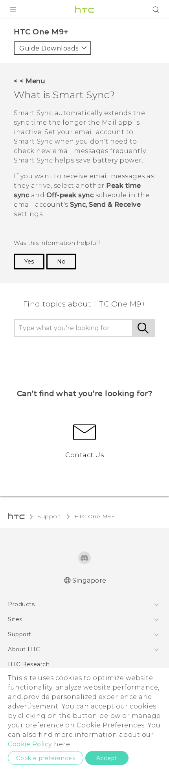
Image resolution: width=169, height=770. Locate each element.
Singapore (89, 580)
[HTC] (84, 9)
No (61, 261)
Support (49, 516)
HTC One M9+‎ (94, 516)
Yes (29, 261)
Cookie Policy (30, 744)
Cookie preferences (45, 758)
